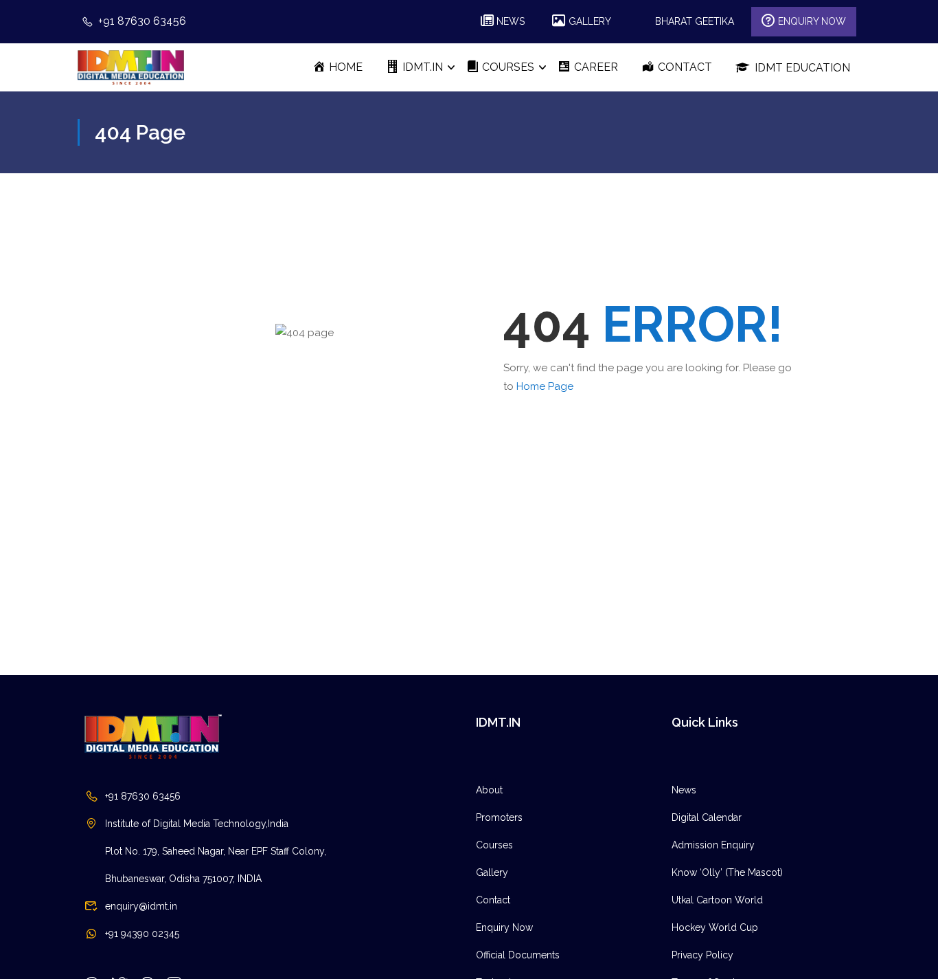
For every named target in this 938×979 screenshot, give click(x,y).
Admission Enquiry (713, 844)
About (489, 789)
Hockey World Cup (715, 927)
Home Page (544, 386)
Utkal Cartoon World (717, 899)
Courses (494, 844)
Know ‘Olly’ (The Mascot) (727, 872)
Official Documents (518, 954)
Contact (493, 899)
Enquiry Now (504, 927)
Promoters (499, 817)
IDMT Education (802, 67)
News (684, 789)
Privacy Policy (702, 954)
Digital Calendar (707, 817)
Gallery (492, 872)
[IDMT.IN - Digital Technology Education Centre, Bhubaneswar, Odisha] (131, 67)
